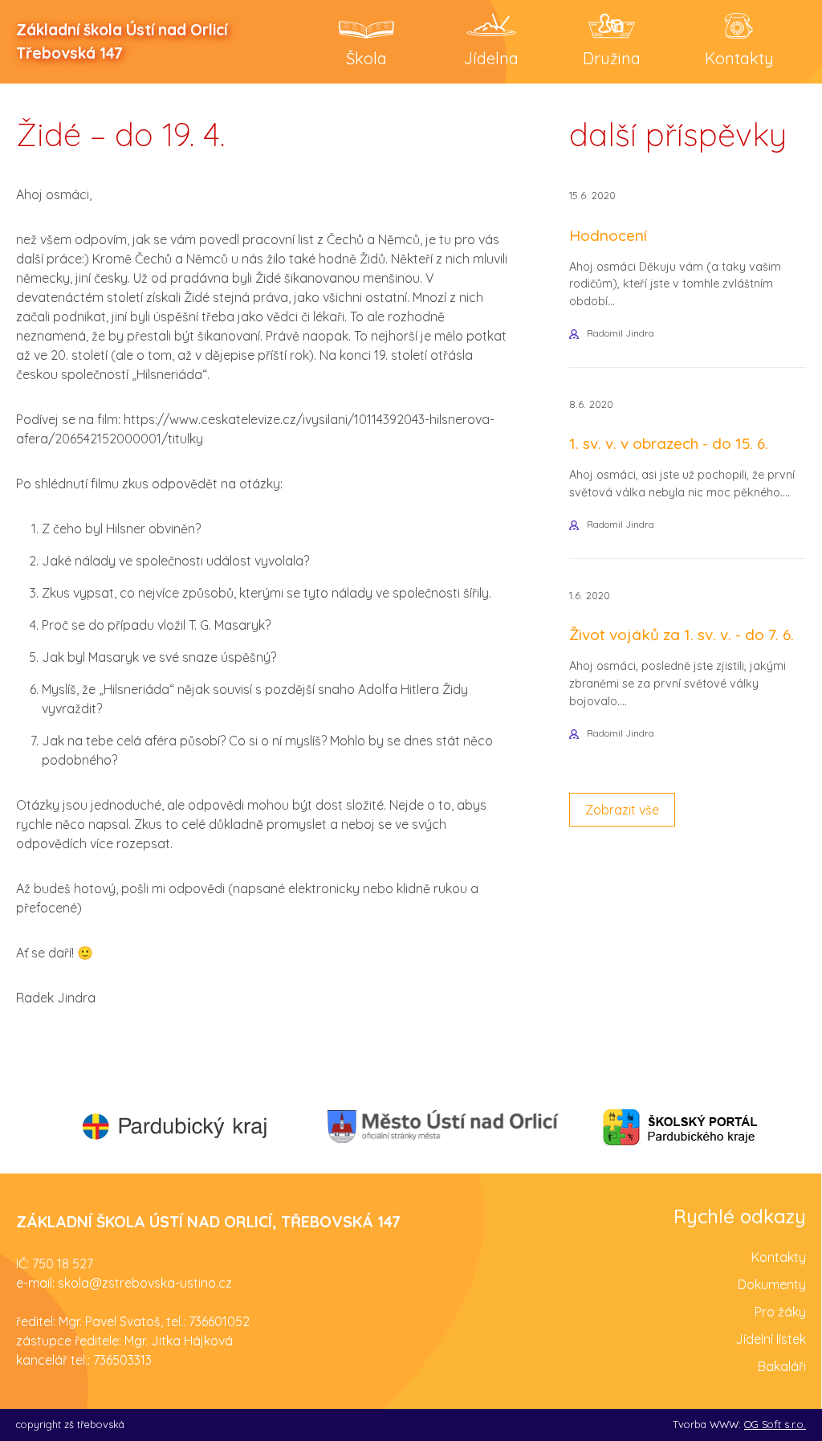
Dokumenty (772, 1284)
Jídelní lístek (770, 1339)
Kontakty (778, 1257)
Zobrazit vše (622, 810)
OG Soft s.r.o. (775, 1424)
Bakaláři (782, 1366)
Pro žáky (780, 1312)
